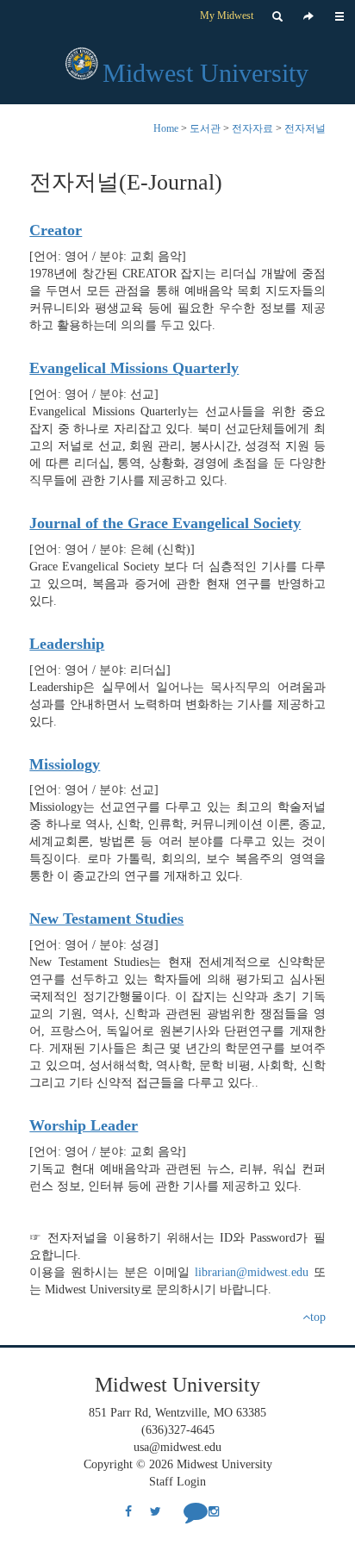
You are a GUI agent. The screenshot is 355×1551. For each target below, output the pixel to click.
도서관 (205, 128)
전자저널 (305, 128)
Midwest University (205, 73)
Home (165, 128)
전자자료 (252, 128)
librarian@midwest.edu (251, 1272)
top (318, 1317)
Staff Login (177, 1481)
